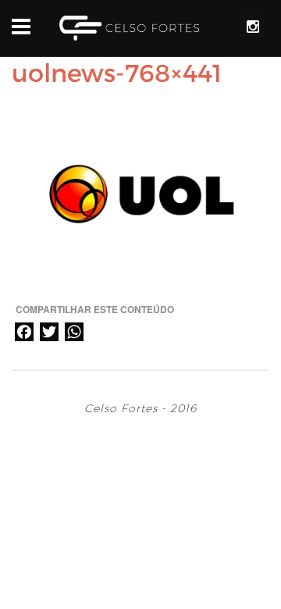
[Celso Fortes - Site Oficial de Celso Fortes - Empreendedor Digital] (129, 28)
